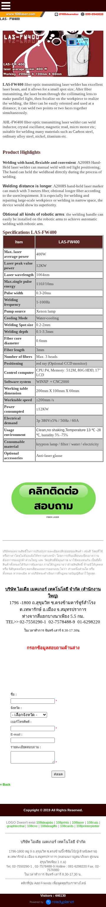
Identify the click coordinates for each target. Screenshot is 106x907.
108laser (78, 822)
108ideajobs (44, 822)
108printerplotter (88, 826)
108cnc (32, 826)
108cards (67, 826)
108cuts (92, 822)
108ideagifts (48, 826)
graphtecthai (15, 826)
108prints (62, 822)
